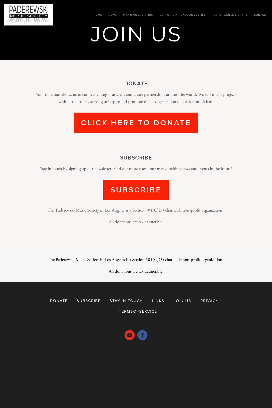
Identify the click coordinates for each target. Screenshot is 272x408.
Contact (261, 15)
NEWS (112, 15)
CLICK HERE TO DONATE (136, 122)
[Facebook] (142, 335)
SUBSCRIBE (136, 189)
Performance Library (230, 15)
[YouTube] (130, 335)
